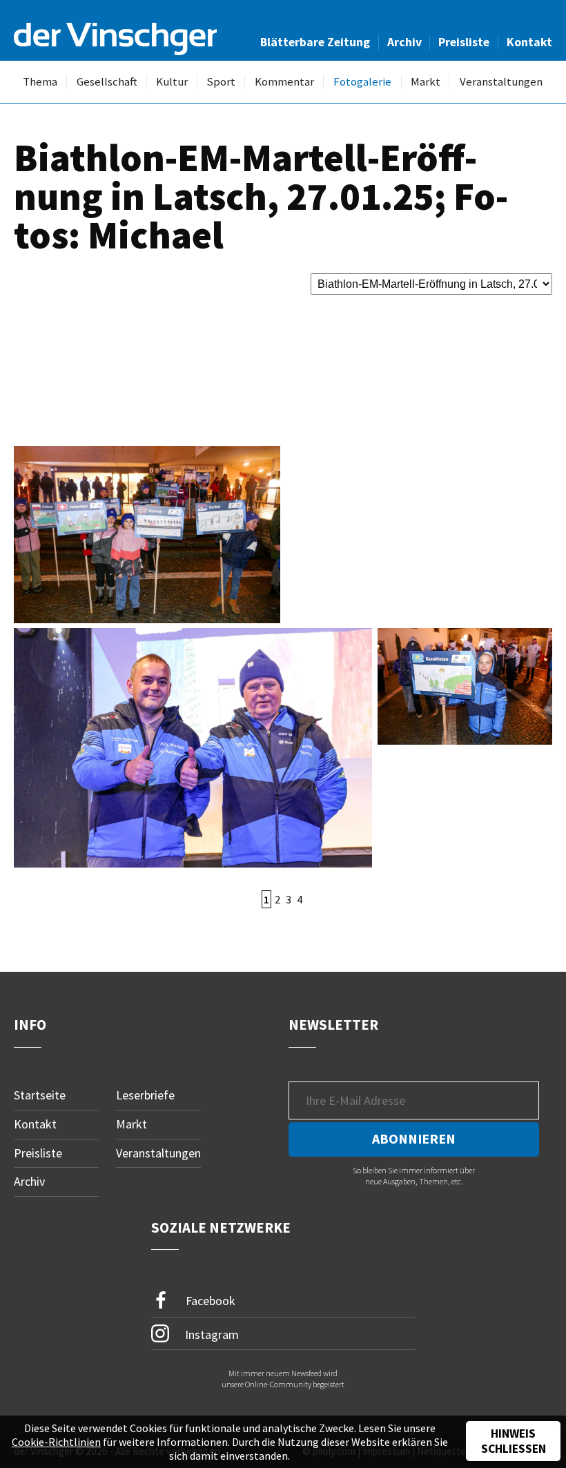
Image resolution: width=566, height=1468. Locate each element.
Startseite (40, 1095)
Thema (40, 82)
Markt (425, 82)
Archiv (404, 42)
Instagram (210, 1334)
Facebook (209, 1301)
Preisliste (463, 42)
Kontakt (529, 42)
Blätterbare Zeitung (315, 42)
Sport (220, 82)
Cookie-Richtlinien (56, 1442)
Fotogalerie (362, 82)
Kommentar (284, 82)
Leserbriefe (145, 1095)
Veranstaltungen (501, 82)
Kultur (172, 82)
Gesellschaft (107, 82)
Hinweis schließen (513, 1441)
